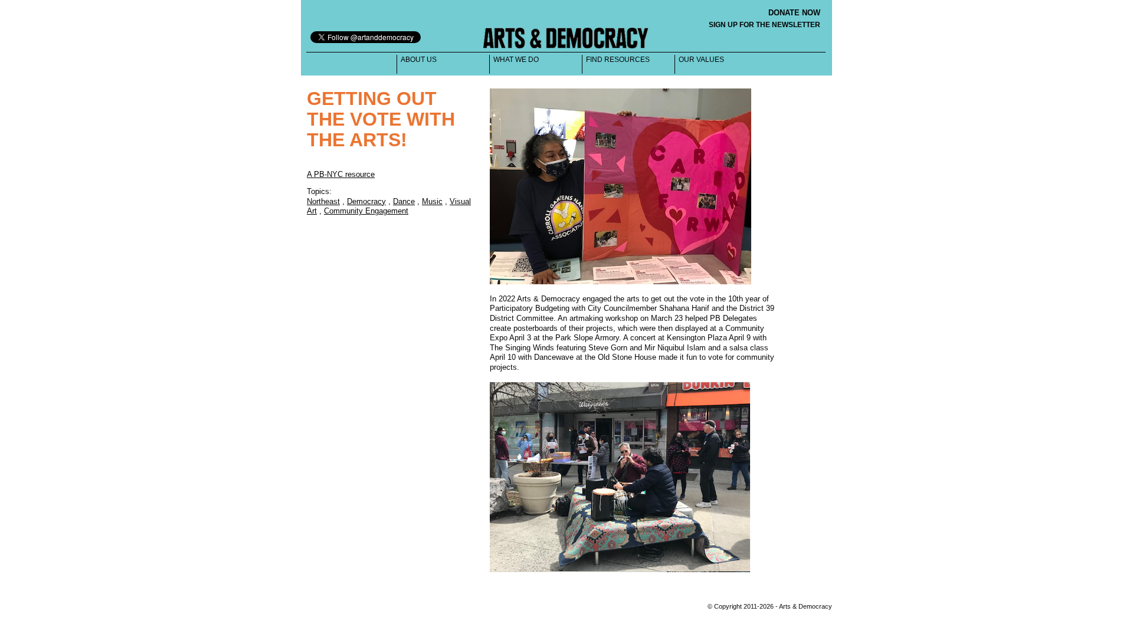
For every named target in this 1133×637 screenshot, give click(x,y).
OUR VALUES (701, 59)
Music (432, 201)
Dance (404, 201)
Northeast (323, 201)
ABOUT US (419, 59)
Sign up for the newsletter (764, 25)
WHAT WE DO (516, 59)
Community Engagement (366, 210)
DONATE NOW (794, 12)
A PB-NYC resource (341, 174)
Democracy (366, 201)
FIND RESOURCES (618, 59)
